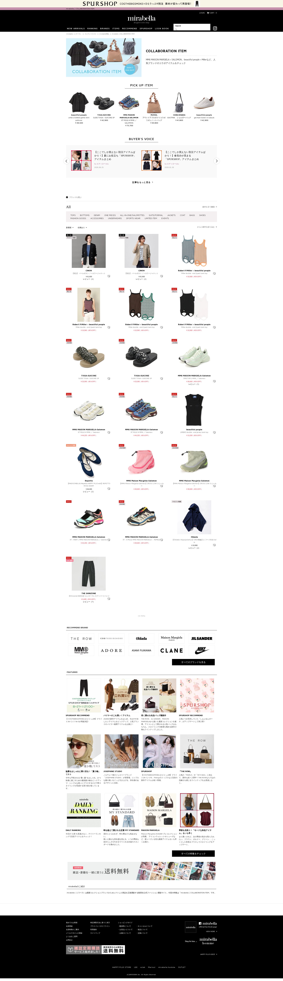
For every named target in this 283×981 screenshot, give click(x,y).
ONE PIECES (110, 215)
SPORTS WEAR (133, 218)
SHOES (202, 215)
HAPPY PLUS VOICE (207, 954)
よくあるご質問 (71, 936)
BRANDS (105, 28)
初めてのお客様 (71, 922)
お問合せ (69, 940)
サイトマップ (95, 933)
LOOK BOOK (162, 28)
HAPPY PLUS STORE (121, 967)
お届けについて (125, 933)
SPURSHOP (146, 28)
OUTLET (182, 967)
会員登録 (69, 926)
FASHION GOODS (78, 218)
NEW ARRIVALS (76, 28)
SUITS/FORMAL (156, 215)
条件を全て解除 (208, 207)
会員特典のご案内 (72, 929)
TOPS (73, 215)
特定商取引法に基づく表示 (100, 922)
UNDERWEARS (115, 218)
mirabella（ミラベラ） (74, 34)
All (68, 207)
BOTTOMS (84, 215)
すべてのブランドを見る (193, 662)
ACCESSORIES (97, 218)
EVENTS (165, 218)
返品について (143, 929)
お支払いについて (126, 929)
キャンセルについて (145, 926)
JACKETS (171, 215)
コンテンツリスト (90, 34)
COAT (182, 215)
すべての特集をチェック (193, 853)
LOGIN (202, 13)
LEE (136, 967)
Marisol (151, 967)
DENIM (97, 215)
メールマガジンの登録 (74, 933)
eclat (142, 967)
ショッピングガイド (125, 922)
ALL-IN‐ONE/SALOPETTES (132, 215)
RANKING (92, 28)
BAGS (192, 215)
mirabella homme (166, 967)
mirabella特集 (104, 34)
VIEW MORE (210, 931)
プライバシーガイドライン (100, 926)
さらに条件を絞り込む (206, 227)
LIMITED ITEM (151, 218)
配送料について (125, 926)
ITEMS (116, 28)
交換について (143, 933)
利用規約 (93, 929)
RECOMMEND (129, 28)
